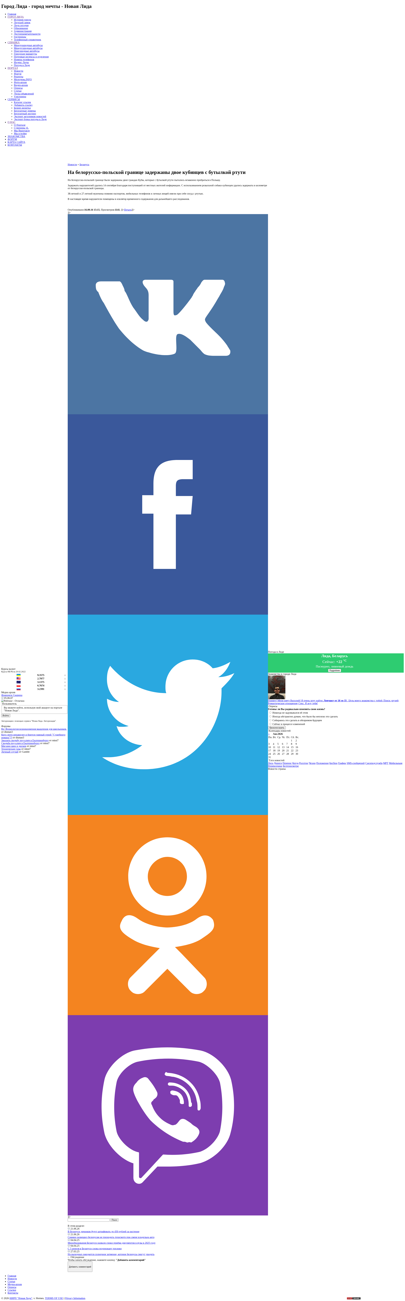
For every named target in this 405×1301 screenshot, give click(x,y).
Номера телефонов (24, 59)
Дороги (278, 763)
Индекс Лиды (21, 62)
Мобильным (395, 763)
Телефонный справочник (27, 39)
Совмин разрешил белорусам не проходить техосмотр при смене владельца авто (111, 1237)
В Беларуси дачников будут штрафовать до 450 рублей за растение (103, 1231)
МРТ (385, 763)
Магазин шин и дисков (13, 746)
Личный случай (9, 751)
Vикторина (20, 96)
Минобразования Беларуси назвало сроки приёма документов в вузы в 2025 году (112, 1243)
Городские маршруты (25, 53)
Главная (12, 14)
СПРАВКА (14, 42)
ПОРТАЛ (13, 68)
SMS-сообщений (356, 763)
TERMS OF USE (54, 1298)
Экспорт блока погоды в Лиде (30, 119)
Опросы (18, 88)
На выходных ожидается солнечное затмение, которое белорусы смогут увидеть (111, 1254)
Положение (322, 763)
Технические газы (11, 749)
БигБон (333, 763)
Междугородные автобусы (28, 48)
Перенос (287, 763)
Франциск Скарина (11, 695)
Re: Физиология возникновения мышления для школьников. (34, 729)
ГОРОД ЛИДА (16, 16)
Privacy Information (75, 1298)
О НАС (12, 122)
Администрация (22, 31)
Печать (128, 209)
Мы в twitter (20, 133)
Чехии (312, 763)
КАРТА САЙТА (16, 142)
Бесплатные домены (25, 110)
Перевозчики (275, 766)
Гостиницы (20, 36)
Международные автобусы (28, 45)
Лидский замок (22, 22)
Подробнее (334, 670)
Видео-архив (21, 85)
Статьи (18, 90)
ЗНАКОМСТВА (16, 136)
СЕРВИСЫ (14, 99)
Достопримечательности (27, 34)
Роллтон (303, 763)
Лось (270, 763)
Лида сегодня (21, 25)
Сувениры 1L (21, 127)
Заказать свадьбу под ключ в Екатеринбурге (25, 740)
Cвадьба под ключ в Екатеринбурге (20, 743)
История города (22, 19)
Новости (18, 71)
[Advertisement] (167, 156)
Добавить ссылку (23, 105)
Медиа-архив (15, 1284)
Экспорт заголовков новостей (30, 116)
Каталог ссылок (22, 102)
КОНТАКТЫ (15, 145)
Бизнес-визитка (22, 108)
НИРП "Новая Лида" (20, 1298)
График (342, 763)
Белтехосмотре (291, 766)
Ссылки (12, 1290)
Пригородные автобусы (27, 51)
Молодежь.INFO (23, 79)
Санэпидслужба (374, 763)
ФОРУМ (12, 139)
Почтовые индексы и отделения (31, 56)
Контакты (13, 1293)
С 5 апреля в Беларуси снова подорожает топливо (95, 1248)
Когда (295, 763)
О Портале (19, 125)
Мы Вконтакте (22, 130)
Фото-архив (20, 82)
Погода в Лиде (22, 65)
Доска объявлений (24, 93)
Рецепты (18, 76)
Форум (17, 73)
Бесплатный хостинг (25, 113)
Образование (21, 28)
